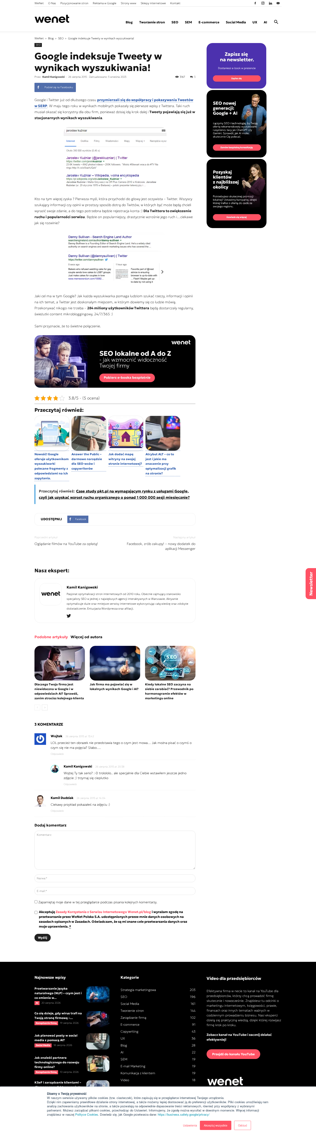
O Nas (52, 3)
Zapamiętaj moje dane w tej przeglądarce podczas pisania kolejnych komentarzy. (97, 902)
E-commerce (208, 22)
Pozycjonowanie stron (74, 3)
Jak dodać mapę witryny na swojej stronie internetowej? (125, 459)
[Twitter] (70, 616)
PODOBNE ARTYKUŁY (51, 637)
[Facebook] (255, 3)
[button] (276, 23)
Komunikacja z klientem (138, 1073)
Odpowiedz (57, 753)
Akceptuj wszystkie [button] (215, 1125)
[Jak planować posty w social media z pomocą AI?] (97, 1041)
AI (265, 22)
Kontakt (175, 3)
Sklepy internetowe (153, 3)
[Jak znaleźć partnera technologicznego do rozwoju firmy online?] (97, 1064)
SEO (174, 22)
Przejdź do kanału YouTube (233, 1054)
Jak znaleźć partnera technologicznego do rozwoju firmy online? (56, 1062)
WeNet (39, 3)
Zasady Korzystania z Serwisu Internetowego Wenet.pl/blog (103, 912)
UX (254, 22)
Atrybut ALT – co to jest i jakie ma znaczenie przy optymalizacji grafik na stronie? (161, 463)
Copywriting (129, 1031)
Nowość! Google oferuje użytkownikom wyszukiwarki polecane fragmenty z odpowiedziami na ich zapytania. (51, 466)
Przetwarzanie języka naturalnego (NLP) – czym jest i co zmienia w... (58, 993)
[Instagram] (262, 3)
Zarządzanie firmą (46, 1023)
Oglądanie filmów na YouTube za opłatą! (66, 544)
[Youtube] (278, 3)
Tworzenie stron (152, 22)
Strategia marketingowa (138, 990)
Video (125, 1080)
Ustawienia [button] (190, 1125)
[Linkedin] (270, 3)
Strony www (128, 3)
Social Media (236, 22)
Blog (129, 22)
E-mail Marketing (133, 1066)
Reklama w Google (104, 3)
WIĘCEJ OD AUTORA (86, 637)
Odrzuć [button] (242, 1125)
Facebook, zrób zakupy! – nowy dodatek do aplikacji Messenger (161, 546)
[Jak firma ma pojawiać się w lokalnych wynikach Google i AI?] (115, 663)
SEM (188, 22)
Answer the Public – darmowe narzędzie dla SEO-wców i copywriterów (86, 461)
